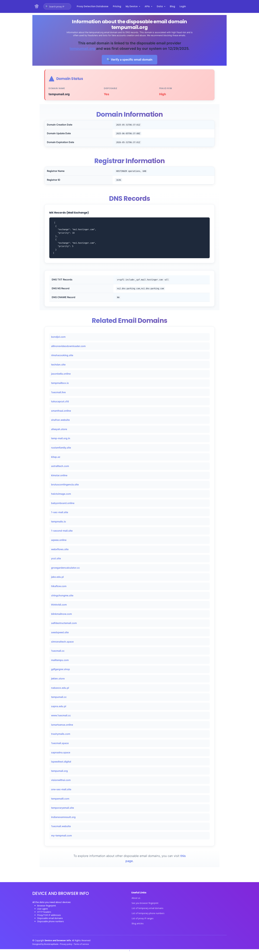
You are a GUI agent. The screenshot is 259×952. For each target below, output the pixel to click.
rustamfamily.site (61, 447)
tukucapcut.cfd (60, 401)
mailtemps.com (60, 660)
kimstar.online (59, 475)
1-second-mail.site (62, 530)
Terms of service (81, 944)
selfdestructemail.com (64, 623)
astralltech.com (60, 466)
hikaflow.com (58, 586)
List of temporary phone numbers (148, 913)
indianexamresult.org (63, 817)
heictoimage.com (61, 493)
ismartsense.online (62, 724)
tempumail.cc (59, 696)
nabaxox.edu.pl (60, 687)
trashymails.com (60, 733)
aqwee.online (58, 539)
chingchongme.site (62, 595)
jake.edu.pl (57, 576)
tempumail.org (82, 48)
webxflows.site (59, 549)
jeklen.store (58, 678)
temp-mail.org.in (60, 438)
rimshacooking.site (62, 355)
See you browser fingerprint (145, 903)
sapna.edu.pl (58, 706)
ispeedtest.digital (61, 761)
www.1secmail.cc (61, 715)
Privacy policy (66, 944)
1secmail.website (61, 826)
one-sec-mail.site (61, 789)
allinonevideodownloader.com (68, 346)
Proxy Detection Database (92, 6)
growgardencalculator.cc (65, 567)
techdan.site (58, 364)
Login (183, 6)
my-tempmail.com (61, 835)
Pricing (117, 6)
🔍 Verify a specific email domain (129, 59)
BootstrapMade (51, 944)
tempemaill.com (60, 798)
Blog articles (138, 923)
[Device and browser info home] (37, 6)
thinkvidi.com (59, 604)
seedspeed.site (60, 632)
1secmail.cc (57, 650)
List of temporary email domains (147, 908)
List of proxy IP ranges (142, 918)
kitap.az (55, 456)
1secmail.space (60, 743)
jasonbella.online (61, 373)
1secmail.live (58, 392)
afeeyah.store (59, 429)
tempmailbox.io (60, 382)
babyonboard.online (62, 503)
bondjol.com (58, 336)
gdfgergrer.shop (60, 669)
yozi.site (56, 558)
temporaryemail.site (62, 807)
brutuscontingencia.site (65, 484)
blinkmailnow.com (61, 613)
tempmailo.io (58, 521)
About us (136, 898)
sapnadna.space (60, 752)
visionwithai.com (61, 780)
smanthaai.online (61, 410)
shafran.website (60, 419)
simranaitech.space (62, 641)
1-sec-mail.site (59, 512)
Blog (172, 6)
